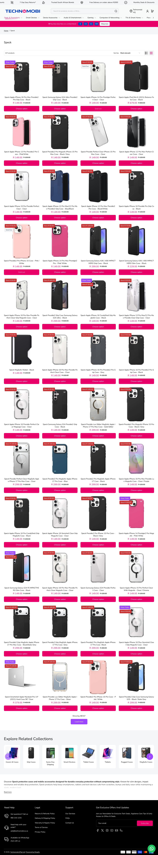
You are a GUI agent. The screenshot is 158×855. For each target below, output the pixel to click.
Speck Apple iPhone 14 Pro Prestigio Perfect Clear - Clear (98, 98)
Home (6, 31)
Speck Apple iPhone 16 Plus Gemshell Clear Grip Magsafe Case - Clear (136, 643)
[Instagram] (107, 830)
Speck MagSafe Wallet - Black (21, 370)
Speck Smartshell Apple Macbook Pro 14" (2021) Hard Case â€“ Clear (21, 698)
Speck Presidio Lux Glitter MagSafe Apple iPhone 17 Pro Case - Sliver (60, 698)
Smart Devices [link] (69, 762)
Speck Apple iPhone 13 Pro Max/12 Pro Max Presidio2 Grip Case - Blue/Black (59, 207)
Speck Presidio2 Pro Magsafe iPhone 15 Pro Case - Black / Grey (136, 425)
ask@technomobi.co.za (19, 831)
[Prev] (8, 756)
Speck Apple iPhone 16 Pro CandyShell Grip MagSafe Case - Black (21, 534)
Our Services (70, 813)
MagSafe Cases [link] (146, 762)
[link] (14, 17)
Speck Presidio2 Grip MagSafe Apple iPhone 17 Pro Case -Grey (60, 643)
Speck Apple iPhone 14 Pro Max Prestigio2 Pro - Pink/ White (60, 261)
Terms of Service (41, 827)
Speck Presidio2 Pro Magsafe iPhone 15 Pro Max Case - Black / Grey (60, 152)
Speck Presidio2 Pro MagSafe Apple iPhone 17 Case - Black (98, 480)
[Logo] (22, 11)
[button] (135, 11)
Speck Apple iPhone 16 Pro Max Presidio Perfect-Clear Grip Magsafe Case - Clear (21, 316)
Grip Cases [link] (31, 762)
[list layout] (146, 53)
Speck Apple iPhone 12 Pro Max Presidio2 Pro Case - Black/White (98, 207)
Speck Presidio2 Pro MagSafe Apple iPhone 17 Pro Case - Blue (59, 480)
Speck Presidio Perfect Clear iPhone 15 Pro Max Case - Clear (98, 152)
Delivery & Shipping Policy (45, 818)
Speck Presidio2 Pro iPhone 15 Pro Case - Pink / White (98, 698)
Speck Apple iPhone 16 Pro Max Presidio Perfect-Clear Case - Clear (60, 371)
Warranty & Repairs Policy (45, 823)
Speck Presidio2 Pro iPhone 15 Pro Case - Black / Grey (98, 534)
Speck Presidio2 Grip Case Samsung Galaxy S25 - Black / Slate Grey (136, 698)
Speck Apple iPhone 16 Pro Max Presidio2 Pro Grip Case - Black (22, 98)
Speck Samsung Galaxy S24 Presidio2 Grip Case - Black (60, 425)
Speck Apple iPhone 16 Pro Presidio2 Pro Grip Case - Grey (98, 371)
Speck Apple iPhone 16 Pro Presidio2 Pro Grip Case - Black (136, 371)
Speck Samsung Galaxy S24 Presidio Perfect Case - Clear (98, 589)
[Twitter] (102, 830)
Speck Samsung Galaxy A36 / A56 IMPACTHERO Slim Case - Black (136, 261)
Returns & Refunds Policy (45, 813)
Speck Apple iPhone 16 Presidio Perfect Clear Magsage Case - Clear (21, 425)
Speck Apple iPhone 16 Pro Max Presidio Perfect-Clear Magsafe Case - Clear (60, 589)
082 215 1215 (16, 818)
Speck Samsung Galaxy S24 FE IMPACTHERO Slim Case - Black (21, 589)
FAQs (67, 818)
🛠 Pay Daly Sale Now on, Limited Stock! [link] (73, 24)
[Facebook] (97, 830)
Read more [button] (8, 792)
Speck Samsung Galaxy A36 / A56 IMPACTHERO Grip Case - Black (98, 261)
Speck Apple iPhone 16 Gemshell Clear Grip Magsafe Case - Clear (60, 534)
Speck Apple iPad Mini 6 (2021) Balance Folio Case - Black (136, 98)
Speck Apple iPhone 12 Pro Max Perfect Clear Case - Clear (136, 152)
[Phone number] (121, 830)
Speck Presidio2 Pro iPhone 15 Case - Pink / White (21, 261)
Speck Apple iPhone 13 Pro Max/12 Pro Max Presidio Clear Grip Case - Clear (136, 316)
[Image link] (12, 756)
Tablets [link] (108, 762)
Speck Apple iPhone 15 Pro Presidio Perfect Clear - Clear (21, 207)
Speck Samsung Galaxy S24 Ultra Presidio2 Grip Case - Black (59, 98)
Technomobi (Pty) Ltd (17, 852)
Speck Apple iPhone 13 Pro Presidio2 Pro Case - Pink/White (21, 152)
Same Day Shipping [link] (50, 763)
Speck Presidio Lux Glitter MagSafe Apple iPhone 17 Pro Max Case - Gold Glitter (98, 425)
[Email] (116, 830)
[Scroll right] (151, 17)
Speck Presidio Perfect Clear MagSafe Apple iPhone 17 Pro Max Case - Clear (21, 480)
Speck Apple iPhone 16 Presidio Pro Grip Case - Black (136, 207)
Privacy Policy (40, 832)
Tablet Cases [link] (88, 762)
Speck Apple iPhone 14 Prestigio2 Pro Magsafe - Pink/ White (136, 534)
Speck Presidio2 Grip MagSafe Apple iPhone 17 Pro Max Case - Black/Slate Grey (21, 643)
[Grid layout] (151, 53)
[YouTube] (111, 830)
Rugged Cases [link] (127, 762)
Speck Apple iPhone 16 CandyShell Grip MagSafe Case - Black (98, 316)
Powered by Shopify (33, 852)
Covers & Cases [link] (12, 762)
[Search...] (116, 11)
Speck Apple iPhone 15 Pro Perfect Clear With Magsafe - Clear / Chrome (136, 589)
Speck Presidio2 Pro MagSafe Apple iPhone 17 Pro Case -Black (98, 643)
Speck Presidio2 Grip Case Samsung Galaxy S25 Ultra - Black (59, 316)
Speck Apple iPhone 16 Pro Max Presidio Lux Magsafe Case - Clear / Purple (136, 480)
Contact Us (69, 823)
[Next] (149, 756)
